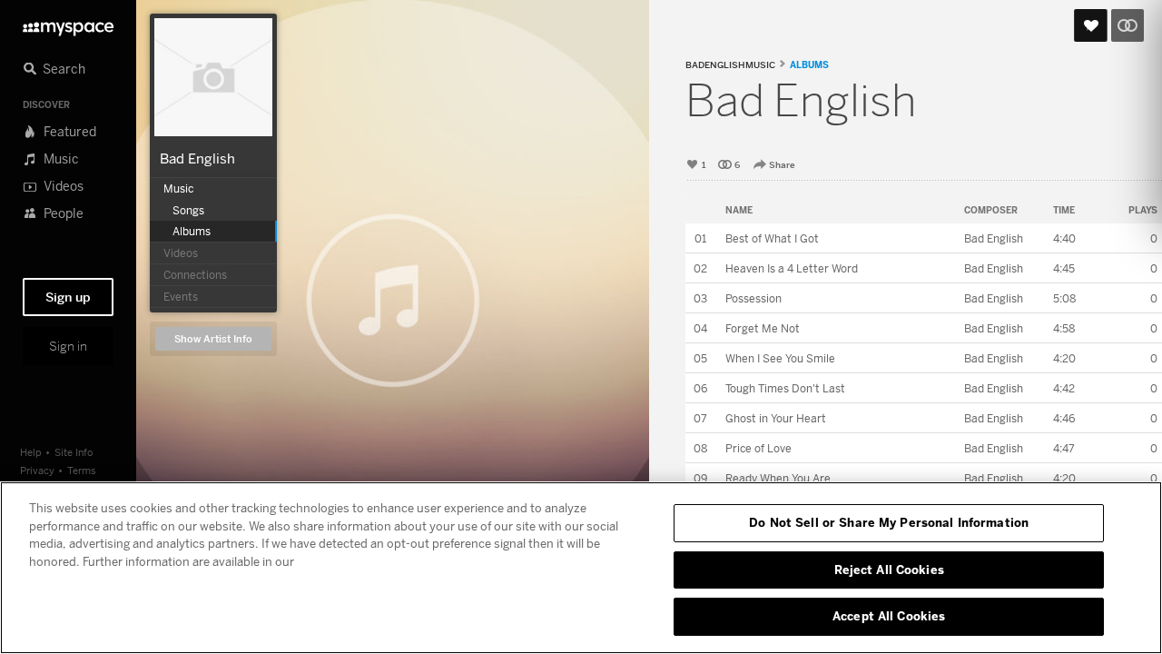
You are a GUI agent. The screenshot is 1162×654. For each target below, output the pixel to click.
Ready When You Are (778, 478)
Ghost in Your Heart (775, 418)
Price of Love (758, 448)
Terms (81, 470)
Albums (809, 64)
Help (31, 452)
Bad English (197, 158)
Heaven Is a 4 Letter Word (791, 268)
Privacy (37, 470)
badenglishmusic (730, 65)
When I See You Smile (780, 358)
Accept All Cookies (888, 616)
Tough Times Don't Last (785, 388)
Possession (753, 298)
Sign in (68, 346)
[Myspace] (68, 24)
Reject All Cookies (889, 569)
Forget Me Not (762, 328)
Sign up (68, 297)
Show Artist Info (213, 339)
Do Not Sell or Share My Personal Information (889, 522)
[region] (581, 567)
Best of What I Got (772, 238)
